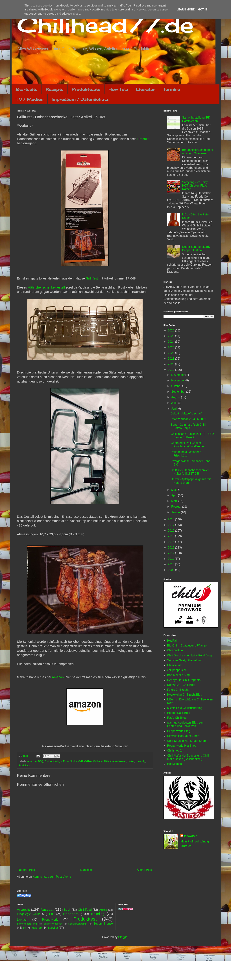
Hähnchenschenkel (115, 761)
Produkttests (86, 89)
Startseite (27, 89)
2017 (171, 525)
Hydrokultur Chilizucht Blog (184, 694)
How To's (118, 89)
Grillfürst (92, 278)
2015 (171, 536)
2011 (171, 558)
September (178, 391)
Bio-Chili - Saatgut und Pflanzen (187, 645)
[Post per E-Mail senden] (37, 756)
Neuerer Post (26, 869)
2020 (171, 364)
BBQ (40, 761)
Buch (67, 909)
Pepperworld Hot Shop (181, 745)
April (174, 495)
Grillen (88, 761)
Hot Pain (172, 640)
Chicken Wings (53, 761)
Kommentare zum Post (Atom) (52, 876)
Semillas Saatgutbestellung (184, 660)
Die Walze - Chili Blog (181, 684)
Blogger (123, 937)
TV (24, 927)
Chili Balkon (175, 650)
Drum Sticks (70, 761)
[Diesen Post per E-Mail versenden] (44, 756)
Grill (80, 761)
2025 (171, 336)
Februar (176, 506)
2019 (171, 369)
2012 (171, 553)
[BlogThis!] (48, 756)
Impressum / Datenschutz (80, 99)
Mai (174, 489)
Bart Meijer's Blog (178, 674)
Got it (203, 9)
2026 (171, 330)
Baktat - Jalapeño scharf (186, 413)
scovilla (53, 927)
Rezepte (55, 89)
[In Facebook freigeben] (55, 756)
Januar (176, 512)
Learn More (186, 9)
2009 (171, 569)
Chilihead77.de (105, 24)
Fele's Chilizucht (177, 689)
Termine (171, 89)
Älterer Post (144, 869)
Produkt (142, 139)
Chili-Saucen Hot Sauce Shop (186, 740)
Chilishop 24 (175, 750)
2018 (171, 519)
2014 (171, 541)
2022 (171, 353)
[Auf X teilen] (51, 756)
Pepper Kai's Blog (178, 712)
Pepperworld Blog (178, 731)
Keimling (97, 914)
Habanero (71, 914)
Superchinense (103, 923)
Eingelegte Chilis (28, 914)
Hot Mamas (174, 763)
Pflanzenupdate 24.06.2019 (188, 419)
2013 (171, 547)
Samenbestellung (27, 923)
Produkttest (24, 765)
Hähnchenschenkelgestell (46, 287)
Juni (174, 408)
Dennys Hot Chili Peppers (184, 680)
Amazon (58, 677)
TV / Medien (29, 99)
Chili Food (85, 909)
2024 (171, 341)
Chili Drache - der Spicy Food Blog (189, 655)
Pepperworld (50, 919)
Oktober (176, 386)
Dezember (178, 374)
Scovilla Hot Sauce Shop (183, 735)
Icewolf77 (190, 836)
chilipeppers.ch (177, 670)
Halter (130, 761)
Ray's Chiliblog (177, 717)
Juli (173, 402)
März (174, 501)
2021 (171, 358)
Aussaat (47, 909)
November (178, 380)
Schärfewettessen (52, 923)
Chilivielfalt (174, 665)
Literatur (145, 89)
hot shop (36, 927)
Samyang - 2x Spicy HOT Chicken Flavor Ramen (195, 186)
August (176, 397)
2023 (171, 347)
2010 (171, 564)
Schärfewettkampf (77, 923)
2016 (171, 530)
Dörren (103, 909)
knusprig (140, 761)
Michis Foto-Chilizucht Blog (184, 707)
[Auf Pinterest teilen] (58, 756)
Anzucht (23, 909)
